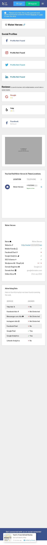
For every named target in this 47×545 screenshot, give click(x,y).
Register (33, 4)
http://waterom (31, 245)
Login (20, 4)
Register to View (30, 188)
